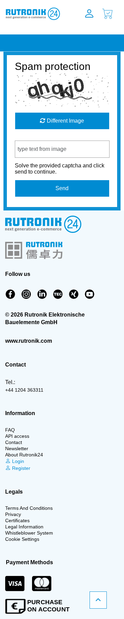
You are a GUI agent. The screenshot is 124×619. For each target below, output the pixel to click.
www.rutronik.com (28, 341)
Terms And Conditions (29, 508)
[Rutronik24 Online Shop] (35, 13)
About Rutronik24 (24, 454)
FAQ (10, 430)
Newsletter (16, 448)
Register (20, 468)
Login (17, 461)
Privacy (13, 514)
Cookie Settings (22, 539)
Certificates (17, 520)
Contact (13, 442)
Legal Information (24, 526)
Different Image (64, 121)
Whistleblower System (29, 533)
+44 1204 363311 (24, 390)
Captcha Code (32, 137)
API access (17, 436)
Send (62, 188)
